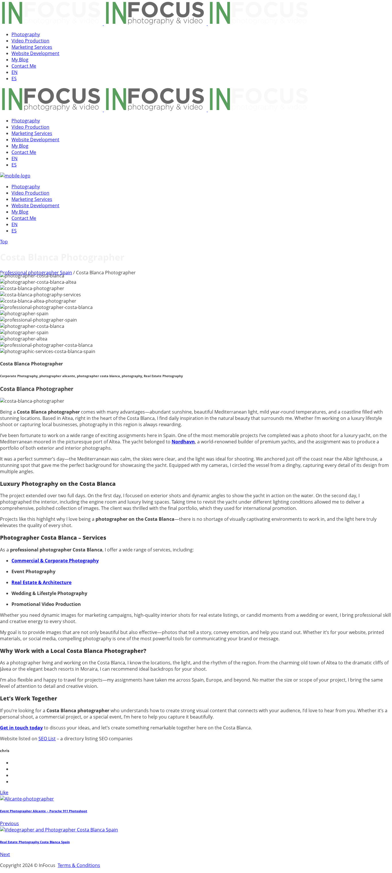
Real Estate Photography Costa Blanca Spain (35, 842)
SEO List (47, 738)
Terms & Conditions (79, 865)
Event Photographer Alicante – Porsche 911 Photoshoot (43, 811)
